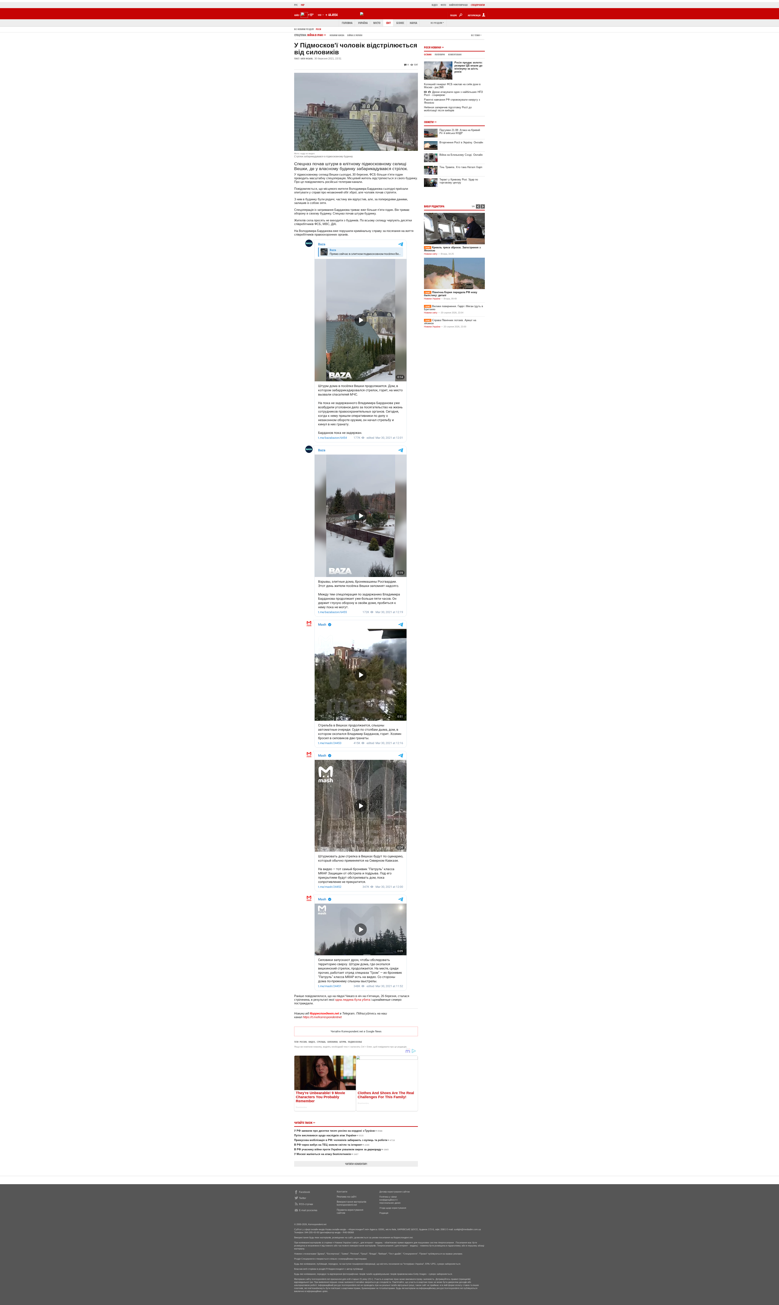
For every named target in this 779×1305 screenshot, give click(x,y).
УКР (302, 5)
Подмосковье (355, 1041)
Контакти (342, 1191)
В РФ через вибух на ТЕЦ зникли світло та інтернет (331, 1144)
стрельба (321, 1041)
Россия (303, 1041)
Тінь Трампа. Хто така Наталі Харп (460, 167)
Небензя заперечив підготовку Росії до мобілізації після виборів (448, 109)
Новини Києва (337, 35)
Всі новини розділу (304, 29)
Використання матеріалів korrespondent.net (351, 1203)
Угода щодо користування (392, 1208)
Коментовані (455, 54)
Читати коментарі (356, 1164)
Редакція (383, 1213)
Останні (427, 54)
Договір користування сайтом (394, 1191)
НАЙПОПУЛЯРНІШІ (458, 5)
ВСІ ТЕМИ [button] (475, 35)
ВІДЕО (435, 5)
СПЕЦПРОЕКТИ (478, 5)
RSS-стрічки (306, 1204)
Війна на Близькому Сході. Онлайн (461, 154)
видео (312, 1041)
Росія (318, 29)
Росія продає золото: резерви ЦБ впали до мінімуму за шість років (468, 67)
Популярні (440, 54)
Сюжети (429, 122)
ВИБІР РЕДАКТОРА (434, 206)
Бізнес (400, 23)
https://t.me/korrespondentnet (322, 1017)
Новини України (432, 298)
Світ (388, 23)
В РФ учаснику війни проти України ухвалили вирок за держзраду (341, 1149)
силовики (332, 1041)
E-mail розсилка (308, 1210)
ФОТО (443, 5)
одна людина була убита (352, 999)
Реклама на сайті (346, 1196)
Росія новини (432, 47)
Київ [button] (296, 15)
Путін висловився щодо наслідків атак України (329, 1135)
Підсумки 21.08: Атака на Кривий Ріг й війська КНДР (459, 132)
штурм (342, 1041)
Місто (376, 23)
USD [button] (320, 14)
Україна (363, 23)
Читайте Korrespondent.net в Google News (356, 1031)
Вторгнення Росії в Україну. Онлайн (461, 142)
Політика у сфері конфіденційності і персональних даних (390, 1200)
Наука (413, 23)
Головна (347, 23)
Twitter (302, 1198)
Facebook (304, 1192)
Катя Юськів (307, 58)
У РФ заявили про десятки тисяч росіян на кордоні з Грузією (338, 1130)
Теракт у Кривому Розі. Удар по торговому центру (458, 181)
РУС (296, 5)
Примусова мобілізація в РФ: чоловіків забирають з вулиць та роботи (344, 1140)
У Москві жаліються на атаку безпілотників (326, 1154)
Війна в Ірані (334, 35)
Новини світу (430, 254)
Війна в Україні (354, 35)
